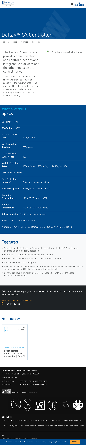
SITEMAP (34, 438)
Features (24, 42)
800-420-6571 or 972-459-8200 (33, 381)
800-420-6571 (13, 377)
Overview (5, 42)
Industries (27, 420)
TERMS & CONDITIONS (9, 438)
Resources (36, 42)
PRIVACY (26, 438)
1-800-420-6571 (13, 303)
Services (16, 420)
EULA (20, 438)
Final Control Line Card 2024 (70, 420)
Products (6, 420)
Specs (14, 42)
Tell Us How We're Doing (44, 420)
